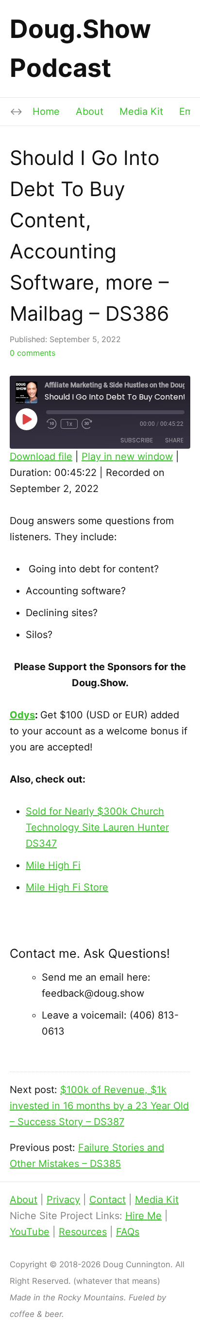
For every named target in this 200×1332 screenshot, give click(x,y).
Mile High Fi (53, 865)
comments (32, 353)
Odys (22, 715)
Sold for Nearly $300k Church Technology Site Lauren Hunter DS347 (97, 827)
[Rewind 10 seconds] (51, 424)
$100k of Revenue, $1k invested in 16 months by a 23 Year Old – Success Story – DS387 (99, 1106)
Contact (107, 1199)
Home (46, 111)
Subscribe (136, 440)
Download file (41, 456)
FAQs (127, 1232)
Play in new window (127, 456)
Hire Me (143, 1216)
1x (69, 423)
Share (174, 440)
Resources (83, 1232)
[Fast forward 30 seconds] (87, 424)
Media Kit (141, 111)
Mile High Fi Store (67, 887)
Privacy (63, 1199)
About (89, 111)
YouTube (30, 1232)
